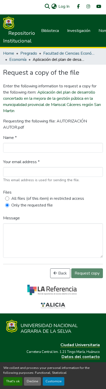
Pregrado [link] (28, 53)
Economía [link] (17, 59)
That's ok (13, 381)
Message (11, 218)
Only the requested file (32, 205)
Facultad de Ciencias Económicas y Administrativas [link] (69, 53)
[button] (47, 6)
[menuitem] (78, 6)
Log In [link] (63, 6)
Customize (53, 381)
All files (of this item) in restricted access (47, 198)
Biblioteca (50, 31)
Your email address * (21, 162)
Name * (10, 137)
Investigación (78, 31)
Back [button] (62, 273)
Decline (32, 381)
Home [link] (8, 53)
